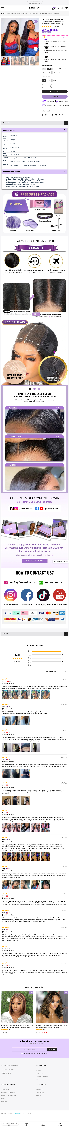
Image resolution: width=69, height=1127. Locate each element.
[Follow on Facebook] (2, 1073)
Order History (40, 1092)
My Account (39, 1089)
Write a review (51, 671)
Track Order (5, 1089)
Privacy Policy (40, 1073)
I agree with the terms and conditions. (36, 1053)
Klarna (3, 1099)
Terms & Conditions (42, 1076)
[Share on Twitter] (46, 115)
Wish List (38, 1096)
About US (39, 1070)
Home (3, 13)
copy (46, 43)
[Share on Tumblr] (52, 115)
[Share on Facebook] (42, 115)
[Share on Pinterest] (49, 115)
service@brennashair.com (36, 2)
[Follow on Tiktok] (10, 1073)
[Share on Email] (59, 115)
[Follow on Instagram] (4, 1073)
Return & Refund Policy (8, 1096)
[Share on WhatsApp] (63, 115)
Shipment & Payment (8, 1092)
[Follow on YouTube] (8, 1073)
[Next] (36, 37)
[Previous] (4, 37)
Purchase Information (11, 172)
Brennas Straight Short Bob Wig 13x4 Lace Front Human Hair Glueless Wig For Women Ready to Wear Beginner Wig (16, 1027)
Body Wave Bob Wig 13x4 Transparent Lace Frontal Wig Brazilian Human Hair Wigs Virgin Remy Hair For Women (50, 1027)
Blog (37, 1079)
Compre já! (54, 96)
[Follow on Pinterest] (6, 1073)
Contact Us (4, 1102)
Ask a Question (46, 111)
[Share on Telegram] (56, 115)
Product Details (9, 130)
